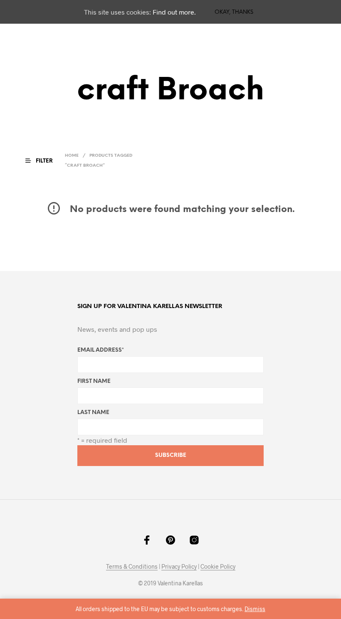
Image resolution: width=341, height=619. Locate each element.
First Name (94, 381)
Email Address (100, 350)
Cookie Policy (217, 566)
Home (72, 155)
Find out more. (174, 12)
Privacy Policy (179, 566)
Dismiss (255, 608)
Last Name (93, 412)
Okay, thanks (234, 12)
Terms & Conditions (132, 566)
